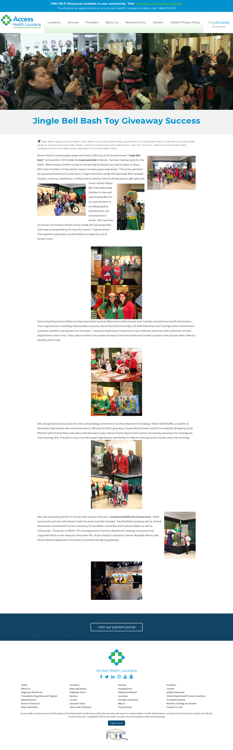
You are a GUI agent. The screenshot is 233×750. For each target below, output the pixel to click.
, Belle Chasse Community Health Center (67, 141)
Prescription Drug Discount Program (39, 696)
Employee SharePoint (31, 692)
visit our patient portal (116, 627)
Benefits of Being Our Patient (181, 703)
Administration (28, 699)
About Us (112, 22)
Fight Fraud (116, 723)
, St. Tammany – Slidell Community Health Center (162, 145)
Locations (74, 685)
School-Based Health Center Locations (186, 696)
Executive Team (77, 703)
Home (24, 685)
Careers (158, 22)
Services (72, 22)
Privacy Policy (125, 707)
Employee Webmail (127, 692)
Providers (91, 22)
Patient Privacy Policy (185, 22)
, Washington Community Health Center (96, 148)
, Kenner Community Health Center (104, 141)
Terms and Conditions (80, 707)
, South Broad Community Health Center (142, 141)
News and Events (78, 688)
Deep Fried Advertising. (154, 716)
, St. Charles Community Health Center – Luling (67, 145)
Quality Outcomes (176, 692)
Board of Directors (30, 703)
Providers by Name (176, 699)
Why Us (121, 703)
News (44, 141)
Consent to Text (175, 707)
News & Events (136, 22)
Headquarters (125, 688)
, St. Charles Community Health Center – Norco (114, 145)
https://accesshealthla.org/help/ (159, 3)
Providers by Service (128, 699)
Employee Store (77, 692)
